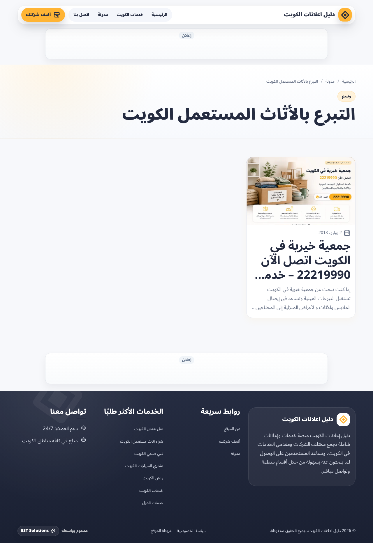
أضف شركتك (38, 14)
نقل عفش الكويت (148, 429)
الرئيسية (159, 14)
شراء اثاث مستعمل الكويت (141, 441)
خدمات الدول (152, 502)
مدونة (103, 14)
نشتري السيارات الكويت (144, 466)
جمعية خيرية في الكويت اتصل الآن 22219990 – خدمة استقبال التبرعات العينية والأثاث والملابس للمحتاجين (304, 261)
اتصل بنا (81, 14)
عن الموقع (232, 429)
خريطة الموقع (161, 530)
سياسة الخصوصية (192, 530)
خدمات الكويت (130, 14)
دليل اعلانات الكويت (309, 14)
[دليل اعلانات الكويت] (345, 15)
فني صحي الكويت (148, 453)
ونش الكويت (153, 478)
